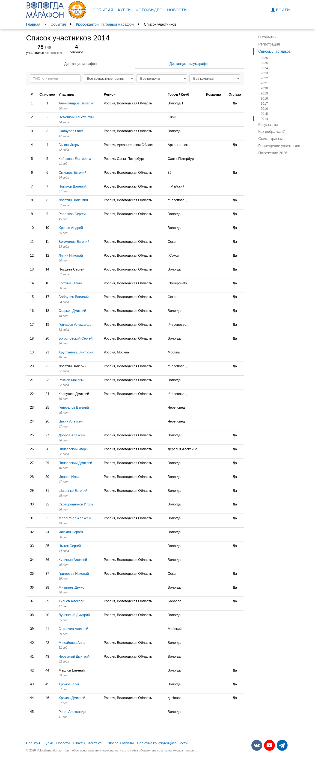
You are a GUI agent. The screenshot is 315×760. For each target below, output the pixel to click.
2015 (264, 114)
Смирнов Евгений (72, 172)
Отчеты (79, 743)
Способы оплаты (120, 743)
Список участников (274, 51)
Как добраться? (271, 132)
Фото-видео (149, 10)
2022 (264, 78)
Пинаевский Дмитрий (75, 463)
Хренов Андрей (71, 228)
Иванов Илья (69, 477)
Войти (282, 10)
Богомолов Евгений (74, 241)
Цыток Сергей (70, 546)
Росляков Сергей (72, 214)
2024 (264, 68)
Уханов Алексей (71, 601)
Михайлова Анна (72, 642)
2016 (264, 108)
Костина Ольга (70, 283)
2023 (264, 73)
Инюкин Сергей (71, 532)
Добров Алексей (72, 435)
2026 (264, 58)
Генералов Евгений (74, 407)
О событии (267, 37)
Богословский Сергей (75, 338)
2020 (264, 88)
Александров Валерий (76, 103)
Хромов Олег (69, 684)
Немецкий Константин (76, 117)
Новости (177, 10)
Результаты (268, 125)
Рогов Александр (72, 712)
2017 (264, 103)
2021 (264, 83)
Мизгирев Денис (71, 587)
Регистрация (269, 44)
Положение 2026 (272, 153)
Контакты (95, 743)
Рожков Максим (71, 380)
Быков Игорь (69, 145)
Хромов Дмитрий (72, 698)
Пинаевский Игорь (73, 449)
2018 (264, 98)
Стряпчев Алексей (73, 629)
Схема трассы (270, 139)
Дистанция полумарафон (189, 64)
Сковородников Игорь (76, 504)
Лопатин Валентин (73, 200)
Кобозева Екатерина (75, 159)
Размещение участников (279, 146)
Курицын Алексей (73, 560)
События (103, 10)
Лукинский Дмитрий (74, 615)
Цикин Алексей (71, 421)
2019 (264, 93)
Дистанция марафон (80, 64)
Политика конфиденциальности (162, 743)
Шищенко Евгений (73, 490)
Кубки (124, 10)
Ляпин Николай (71, 255)
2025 (264, 63)
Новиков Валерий (72, 186)
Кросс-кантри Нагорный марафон (105, 24)
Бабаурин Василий (74, 297)
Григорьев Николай (74, 573)
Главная (33, 24)
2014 (264, 119)
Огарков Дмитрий (72, 311)
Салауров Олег (71, 131)
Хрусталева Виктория (76, 352)
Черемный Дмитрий (74, 656)
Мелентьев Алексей (75, 518)
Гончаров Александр (75, 324)
